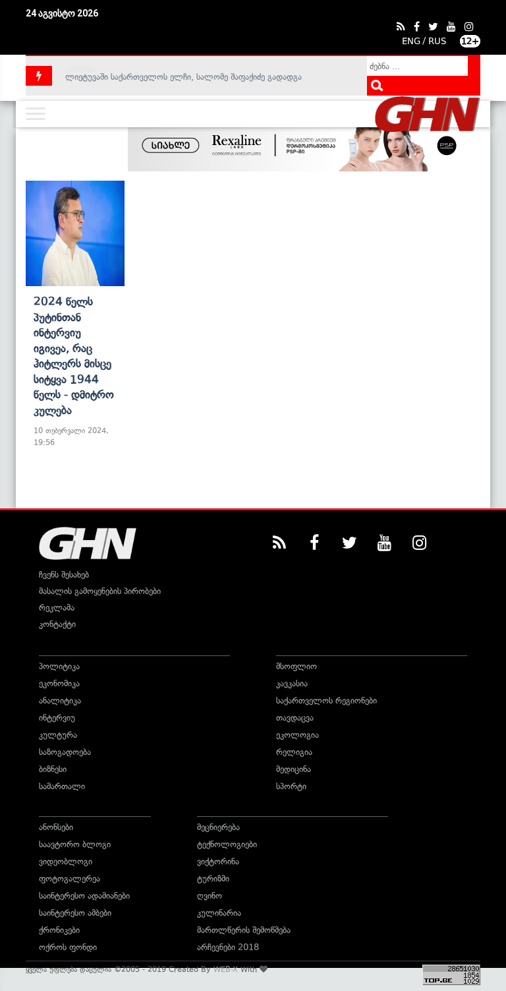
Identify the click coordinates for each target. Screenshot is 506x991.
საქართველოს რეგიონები (326, 701)
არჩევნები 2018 (228, 947)
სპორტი (291, 786)
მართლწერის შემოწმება (244, 930)
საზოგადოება (65, 752)
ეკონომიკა (59, 683)
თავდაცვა (295, 718)
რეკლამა (56, 608)
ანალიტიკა (60, 701)
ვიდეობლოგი (65, 861)
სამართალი (62, 786)
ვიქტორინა (218, 861)
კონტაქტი (57, 624)
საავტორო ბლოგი (75, 844)
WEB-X (225, 969)
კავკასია (292, 683)
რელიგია (294, 752)
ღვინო (209, 896)
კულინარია (219, 913)
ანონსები (56, 827)
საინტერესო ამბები (75, 913)
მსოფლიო (296, 666)
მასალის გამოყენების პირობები (100, 591)
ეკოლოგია (297, 735)
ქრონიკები (59, 930)
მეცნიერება (218, 827)
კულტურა (58, 735)
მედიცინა (293, 769)
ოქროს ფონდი (68, 947)
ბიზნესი (53, 769)
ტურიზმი (213, 879)
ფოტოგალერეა (69, 879)
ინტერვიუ (57, 718)
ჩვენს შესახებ (64, 575)
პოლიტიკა (59, 666)
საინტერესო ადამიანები (84, 896)
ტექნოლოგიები (227, 844)
